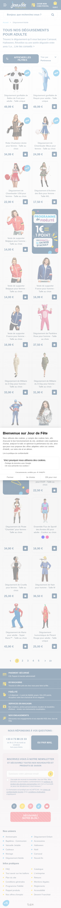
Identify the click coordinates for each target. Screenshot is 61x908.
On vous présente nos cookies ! (17, 466)
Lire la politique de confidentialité (15, 453)
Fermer (10, 477)
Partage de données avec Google (18, 463)
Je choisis (30, 477)
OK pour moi (51, 477)
